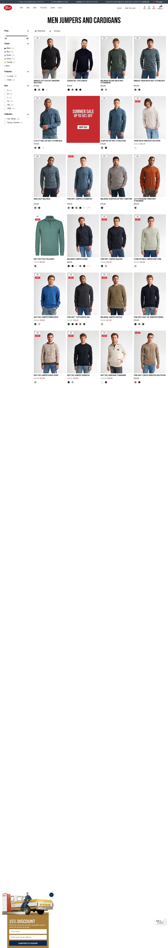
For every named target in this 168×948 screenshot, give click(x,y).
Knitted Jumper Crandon (78, 375)
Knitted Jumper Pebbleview (46, 317)
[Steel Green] (102, 89)
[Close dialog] (51, 895)
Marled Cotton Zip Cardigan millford (46, 82)
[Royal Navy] (43, 89)
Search (149, 8)
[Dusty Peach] (39, 324)
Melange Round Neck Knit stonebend (112, 82)
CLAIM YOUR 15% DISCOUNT (28, 943)
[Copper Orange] (135, 207)
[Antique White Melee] (46, 89)
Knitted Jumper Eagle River (46, 375)
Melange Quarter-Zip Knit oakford (116, 199)
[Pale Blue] (105, 266)
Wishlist (153, 8)
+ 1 (88, 266)
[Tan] (102, 324)
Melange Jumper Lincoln (111, 317)
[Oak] (39, 89)
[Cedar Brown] (143, 324)
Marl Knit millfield (42, 199)
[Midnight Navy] (68, 89)
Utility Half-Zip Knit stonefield (48, 141)
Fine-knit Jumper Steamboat (79, 199)
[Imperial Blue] (35, 324)
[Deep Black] (35, 89)
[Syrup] (76, 324)
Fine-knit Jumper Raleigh (111, 259)
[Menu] (164, 919)
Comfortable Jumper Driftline (147, 259)
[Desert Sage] (135, 266)
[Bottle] (84, 324)
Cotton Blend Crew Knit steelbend (145, 200)
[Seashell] (135, 147)
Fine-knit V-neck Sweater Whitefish (150, 375)
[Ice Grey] (105, 89)
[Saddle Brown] (139, 89)
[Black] (80, 89)
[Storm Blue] (35, 147)
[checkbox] (16, 48)
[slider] (5, 36)
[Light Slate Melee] (72, 89)
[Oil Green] (35, 266)
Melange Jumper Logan (77, 259)
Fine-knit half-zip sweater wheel (149, 317)
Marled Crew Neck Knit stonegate (149, 81)
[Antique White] (43, 147)
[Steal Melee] (76, 89)
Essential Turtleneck (77, 81)
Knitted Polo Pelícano (44, 259)
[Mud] (84, 266)
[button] (16, 31)
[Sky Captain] (139, 382)
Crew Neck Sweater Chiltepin (147, 141)
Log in (144, 8)
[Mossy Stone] (80, 266)
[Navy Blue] (80, 207)
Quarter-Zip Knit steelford (113, 141)
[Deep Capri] (105, 382)
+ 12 (88, 208)
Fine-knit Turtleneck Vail (78, 317)
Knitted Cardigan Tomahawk (113, 375)
